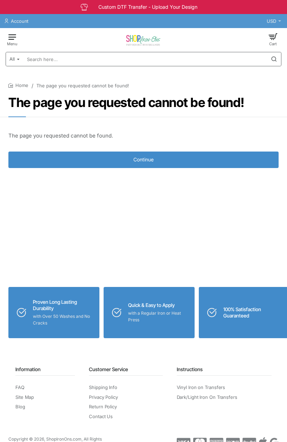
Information (28, 369)
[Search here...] (274, 59)
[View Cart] (273, 39)
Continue (143, 159)
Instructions (190, 369)
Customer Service (108, 369)
